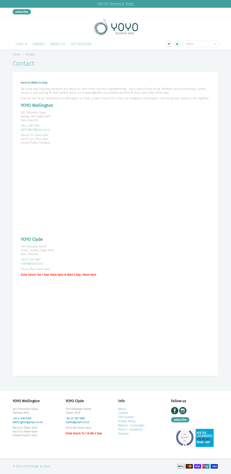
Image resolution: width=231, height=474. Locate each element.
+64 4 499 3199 (30, 125)
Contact (38, 44)
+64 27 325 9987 (31, 259)
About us (58, 44)
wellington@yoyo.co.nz (35, 129)
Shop (19, 44)
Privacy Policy (126, 421)
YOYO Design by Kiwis (36, 466)
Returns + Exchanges (131, 425)
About (122, 409)
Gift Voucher (81, 44)
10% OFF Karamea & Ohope (116, 3)
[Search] (215, 44)
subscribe (21, 12)
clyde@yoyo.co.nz (32, 263)
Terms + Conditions (130, 429)
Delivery (123, 433)
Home (16, 54)
